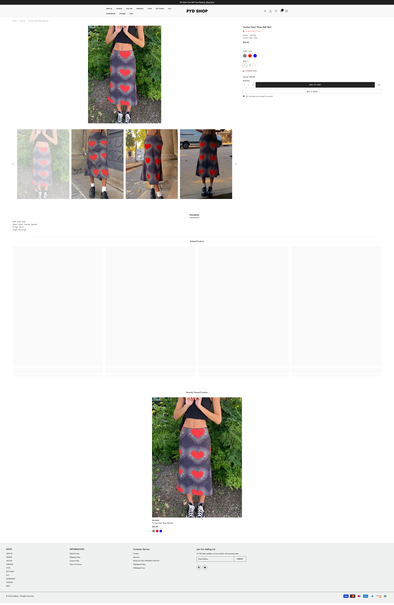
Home (15, 21)
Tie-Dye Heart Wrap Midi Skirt (162, 523)
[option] (125, 74)
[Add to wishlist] (378, 85)
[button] (13, 164)
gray (153, 531)
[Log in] (270, 11)
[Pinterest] (199, 567)
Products (22, 21)
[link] (58, 371)
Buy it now (312, 91)
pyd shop (253, 35)
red (157, 531)
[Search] (265, 11)
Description (194, 215)
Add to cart (315, 85)
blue (160, 531)
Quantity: (246, 80)
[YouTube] (205, 567)
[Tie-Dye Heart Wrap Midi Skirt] (197, 457)
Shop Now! (210, 2)
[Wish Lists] (276, 11)
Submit (240, 559)
